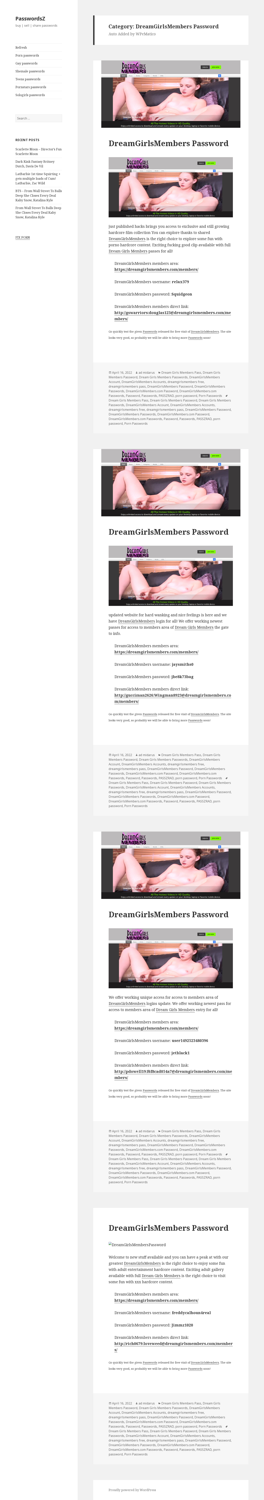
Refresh (21, 47)
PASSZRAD (166, 396)
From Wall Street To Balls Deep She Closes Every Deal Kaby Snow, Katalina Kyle (38, 212)
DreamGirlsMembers (127, 238)
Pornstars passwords (30, 87)
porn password (186, 396)
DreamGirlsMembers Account (147, 405)
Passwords (150, 331)
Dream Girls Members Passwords (163, 377)
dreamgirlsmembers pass (127, 386)
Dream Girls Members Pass (181, 372)
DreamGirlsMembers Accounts (144, 382)
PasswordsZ (30, 18)
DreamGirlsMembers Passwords (132, 414)
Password (133, 396)
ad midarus (147, 372)
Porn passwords (27, 55)
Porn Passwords (210, 396)
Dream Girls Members (128, 251)
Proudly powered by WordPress (132, 1490)
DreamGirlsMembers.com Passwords (135, 419)
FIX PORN (22, 237)
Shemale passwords (30, 71)
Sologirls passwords (30, 95)
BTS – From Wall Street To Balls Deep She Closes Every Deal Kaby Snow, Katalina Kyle (38, 195)
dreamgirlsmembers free (186, 382)
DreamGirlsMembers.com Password (152, 391)
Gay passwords (26, 63)
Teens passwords (27, 79)
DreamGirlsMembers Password (169, 143)
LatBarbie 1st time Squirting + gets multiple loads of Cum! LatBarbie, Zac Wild (37, 178)
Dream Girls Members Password (173, 400)
